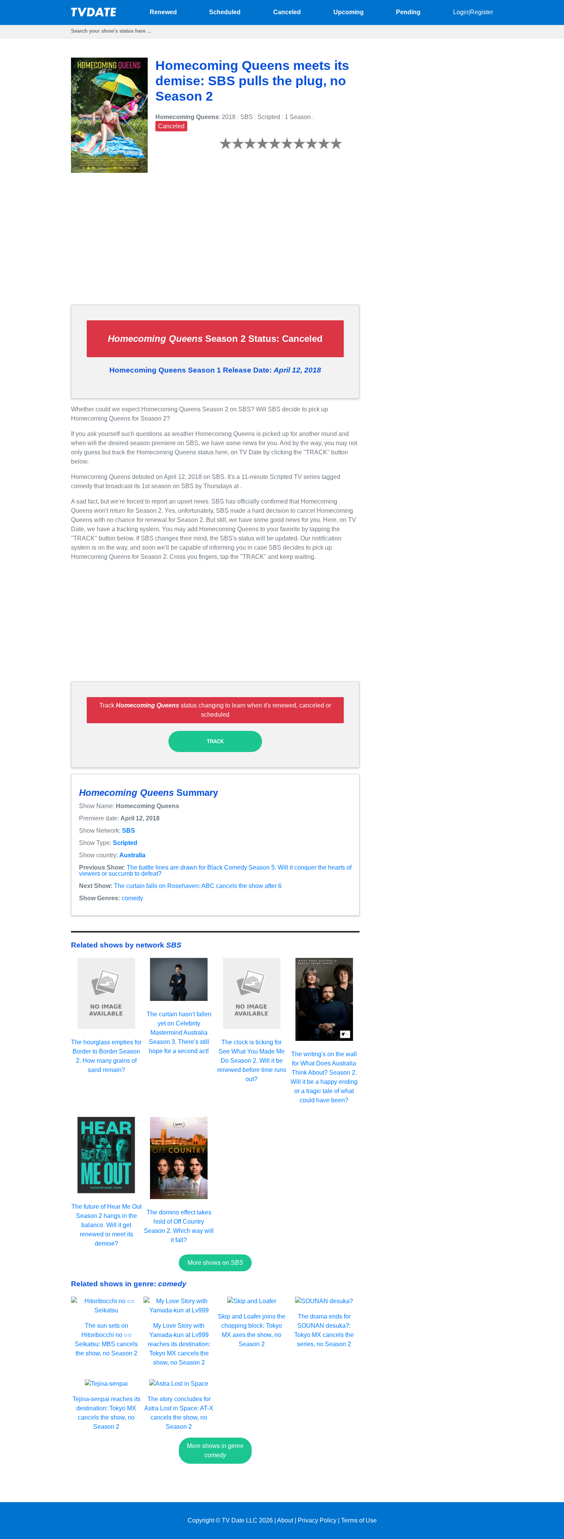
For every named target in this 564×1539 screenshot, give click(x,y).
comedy (132, 898)
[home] (94, 14)
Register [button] (481, 12)
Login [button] (460, 12)
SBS (128, 830)
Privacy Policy (317, 1520)
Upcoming (348, 12)
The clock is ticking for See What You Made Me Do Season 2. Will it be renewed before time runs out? (251, 1060)
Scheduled (225, 12)
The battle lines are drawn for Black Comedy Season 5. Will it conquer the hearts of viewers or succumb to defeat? (215, 870)
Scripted (125, 843)
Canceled (287, 12)
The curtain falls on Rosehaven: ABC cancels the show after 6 (198, 886)
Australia (132, 855)
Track (215, 741)
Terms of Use (359, 1520)
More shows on (215, 1262)
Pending (408, 12)
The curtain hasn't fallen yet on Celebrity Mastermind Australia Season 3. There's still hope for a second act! (179, 1032)
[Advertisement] (215, 244)
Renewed (163, 12)
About (285, 1520)
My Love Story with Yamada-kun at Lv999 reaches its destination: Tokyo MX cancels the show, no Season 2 (179, 1344)
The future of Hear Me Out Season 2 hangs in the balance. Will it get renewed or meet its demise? (106, 1225)
